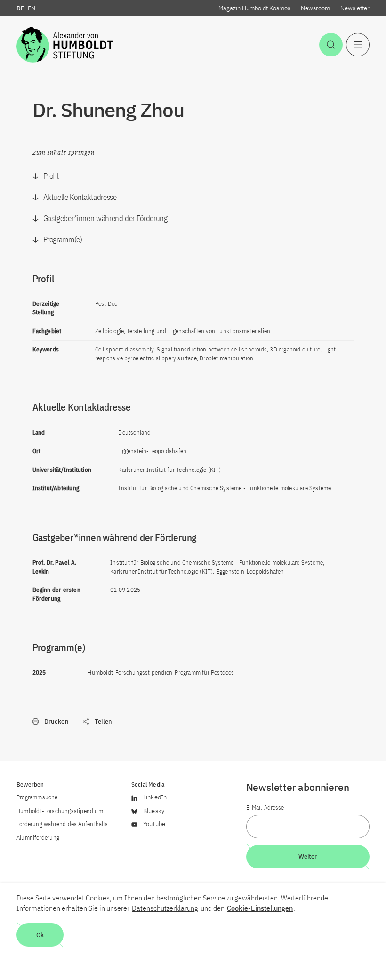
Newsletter (355, 8)
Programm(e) (62, 239)
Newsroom (315, 8)
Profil (51, 176)
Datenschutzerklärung (165, 908)
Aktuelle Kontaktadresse (80, 197)
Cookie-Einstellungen (260, 908)
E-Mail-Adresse (265, 808)
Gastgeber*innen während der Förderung (105, 218)
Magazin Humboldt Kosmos (254, 8)
